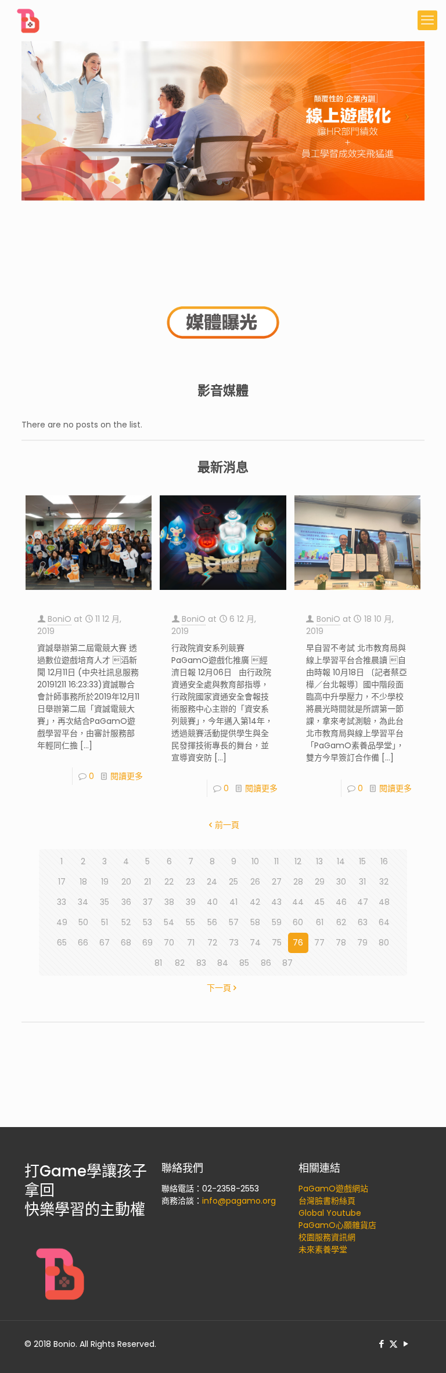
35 (104, 902)
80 (384, 942)
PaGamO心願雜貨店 (337, 1225)
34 (83, 902)
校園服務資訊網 (326, 1237)
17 (62, 881)
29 (320, 881)
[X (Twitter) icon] (393, 1344)
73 (234, 942)
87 (287, 963)
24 (212, 881)
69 (147, 942)
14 (341, 861)
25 (233, 881)
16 (384, 861)
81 (158, 963)
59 (277, 922)
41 (233, 902)
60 (298, 922)
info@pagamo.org (239, 1201)
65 (62, 942)
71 (191, 942)
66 (83, 942)
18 (83, 881)
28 (298, 881)
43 (276, 902)
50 (83, 922)
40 (212, 902)
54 (169, 922)
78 (341, 942)
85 (244, 963)
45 (319, 902)
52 (126, 922)
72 (212, 942)
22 (169, 881)
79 (362, 942)
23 (190, 881)
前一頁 (227, 825)
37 (148, 902)
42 (255, 902)
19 (105, 881)
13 (319, 861)
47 (362, 902)
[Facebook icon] (381, 1344)
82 (180, 963)
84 (222, 963)
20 (126, 881)
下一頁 (219, 988)
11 (276, 861)
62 (341, 922)
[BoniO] (29, 20)
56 (212, 922)
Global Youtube (329, 1213)
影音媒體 (223, 391)
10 (255, 861)
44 (298, 902)
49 (61, 922)
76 (298, 942)
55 (190, 922)
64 (384, 922)
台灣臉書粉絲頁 (326, 1201)
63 (363, 922)
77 (319, 942)
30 (341, 881)
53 (147, 922)
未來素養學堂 (322, 1249)
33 (61, 902)
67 (104, 942)
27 (277, 881)
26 (255, 881)
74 (255, 942)
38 (169, 902)
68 (126, 942)
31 (362, 881)
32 (384, 881)
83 (201, 963)
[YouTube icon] (405, 1344)
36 (126, 902)
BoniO (59, 619)
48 (384, 902)
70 (169, 942)
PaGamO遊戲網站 (333, 1188)
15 (362, 861)
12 (297, 861)
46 (341, 902)
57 (234, 922)
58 (255, 922)
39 (191, 902)
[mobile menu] (427, 20)
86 (266, 963)
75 (277, 942)
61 (319, 922)
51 (104, 922)
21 (147, 881)
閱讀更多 (126, 776)
